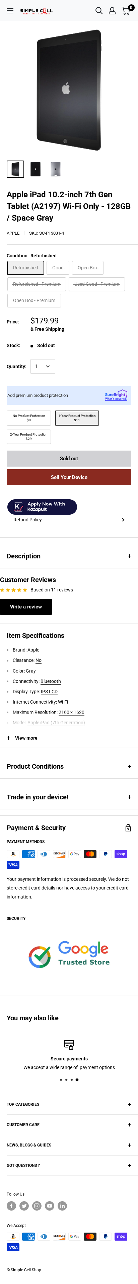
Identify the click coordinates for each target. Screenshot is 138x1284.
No (39, 660)
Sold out (69, 459)
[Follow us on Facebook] (11, 1206)
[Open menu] (10, 10)
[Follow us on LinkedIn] (62, 1206)
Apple (13, 233)
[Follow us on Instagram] (37, 1206)
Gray (31, 671)
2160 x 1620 (71, 712)
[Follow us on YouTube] (49, 1206)
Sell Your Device (69, 477)
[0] (126, 11)
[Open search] (99, 10)
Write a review (26, 607)
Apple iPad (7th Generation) (56, 722)
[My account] (112, 10)
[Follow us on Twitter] (24, 1206)
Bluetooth (51, 681)
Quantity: (16, 366)
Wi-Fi (63, 702)
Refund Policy (27, 519)
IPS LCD (49, 691)
